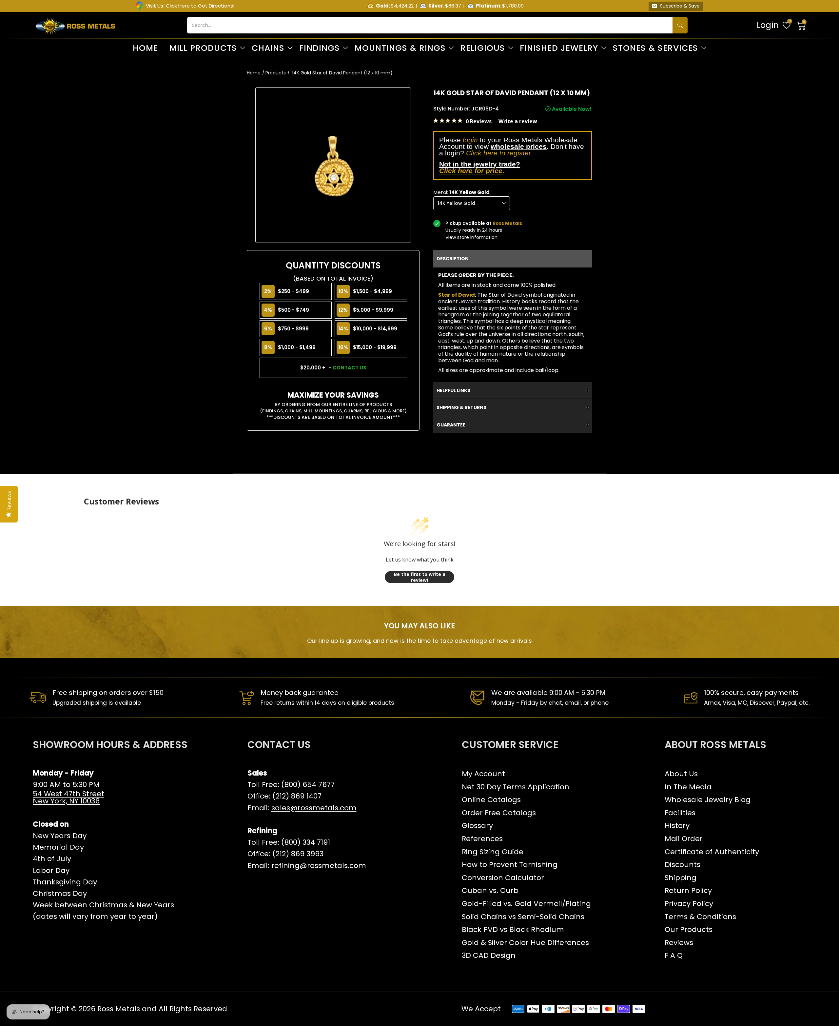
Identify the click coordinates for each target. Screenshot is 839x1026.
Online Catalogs (491, 800)
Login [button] (768, 25)
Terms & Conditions (700, 917)
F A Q (674, 955)
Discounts (682, 864)
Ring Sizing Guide (492, 852)
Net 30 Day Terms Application (515, 787)
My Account (483, 774)
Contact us (349, 367)
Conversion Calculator (503, 878)
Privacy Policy (689, 903)
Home (254, 72)
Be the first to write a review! (419, 577)
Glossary (477, 825)
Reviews (679, 942)
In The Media (688, 787)
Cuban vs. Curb (490, 890)
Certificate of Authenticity (712, 852)
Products (275, 72)
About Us (681, 774)
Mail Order (684, 839)
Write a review (517, 121)
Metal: (462, 192)
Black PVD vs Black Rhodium (513, 929)
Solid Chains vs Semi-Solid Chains (523, 917)
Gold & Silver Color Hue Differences (525, 942)
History (677, 825)
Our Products (688, 929)
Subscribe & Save (680, 6)
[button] (801, 25)
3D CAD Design (489, 955)
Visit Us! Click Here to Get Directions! (190, 5)
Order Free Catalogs (499, 813)
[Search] (680, 25)
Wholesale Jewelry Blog (708, 800)
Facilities (680, 813)
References (482, 839)
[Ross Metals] (75, 25)
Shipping (680, 878)
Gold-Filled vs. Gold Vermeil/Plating (526, 903)
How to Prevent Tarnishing (509, 864)
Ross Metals (118, 1009)
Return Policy (688, 890)
